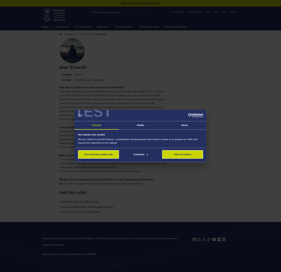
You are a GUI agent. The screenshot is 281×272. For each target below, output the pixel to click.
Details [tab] (140, 125)
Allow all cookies (182, 154)
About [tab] (184, 125)
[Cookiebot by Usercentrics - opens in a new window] (190, 115)
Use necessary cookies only (98, 154)
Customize (138, 154)
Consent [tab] (96, 125)
